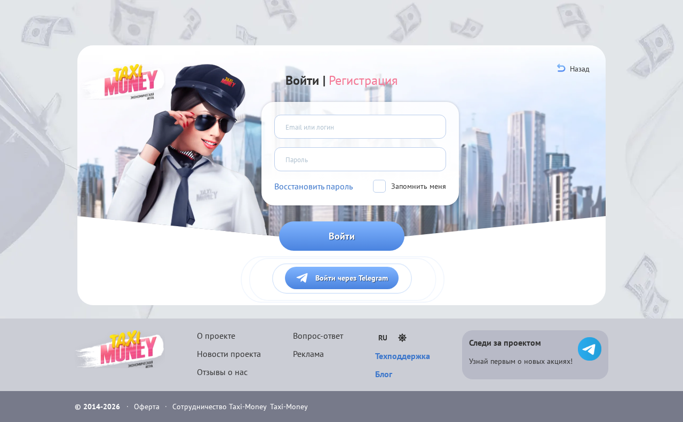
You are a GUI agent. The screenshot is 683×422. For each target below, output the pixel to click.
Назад (580, 69)
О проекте (216, 335)
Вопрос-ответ (318, 335)
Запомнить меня (418, 186)
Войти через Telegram (351, 278)
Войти (342, 236)
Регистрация (363, 80)
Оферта (148, 406)
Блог (383, 374)
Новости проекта (229, 353)
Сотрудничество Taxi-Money (219, 406)
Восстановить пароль (313, 186)
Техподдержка (402, 356)
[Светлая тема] (402, 337)
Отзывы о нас (222, 372)
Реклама (308, 353)
